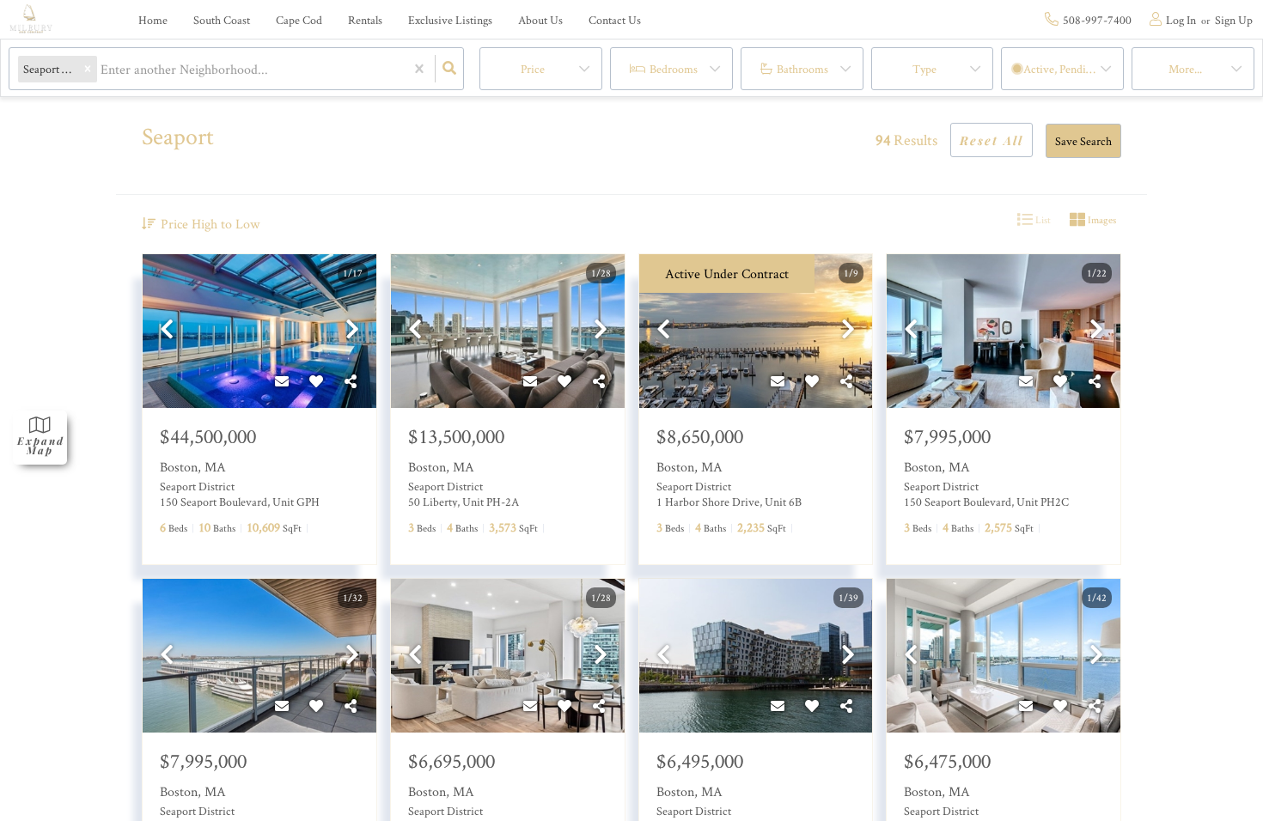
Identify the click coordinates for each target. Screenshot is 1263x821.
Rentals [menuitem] (365, 19)
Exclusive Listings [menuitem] (450, 19)
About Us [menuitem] (540, 19)
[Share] (350, 382)
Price (533, 68)
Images (1100, 219)
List (1042, 219)
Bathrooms (802, 68)
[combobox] (102, 69)
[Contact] (282, 382)
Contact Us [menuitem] (615, 19)
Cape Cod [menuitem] (299, 19)
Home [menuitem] (153, 19)
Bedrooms (674, 68)
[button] (87, 69)
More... (1185, 68)
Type (924, 68)
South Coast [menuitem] (221, 19)
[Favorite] (316, 382)
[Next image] (352, 330)
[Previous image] (167, 330)
